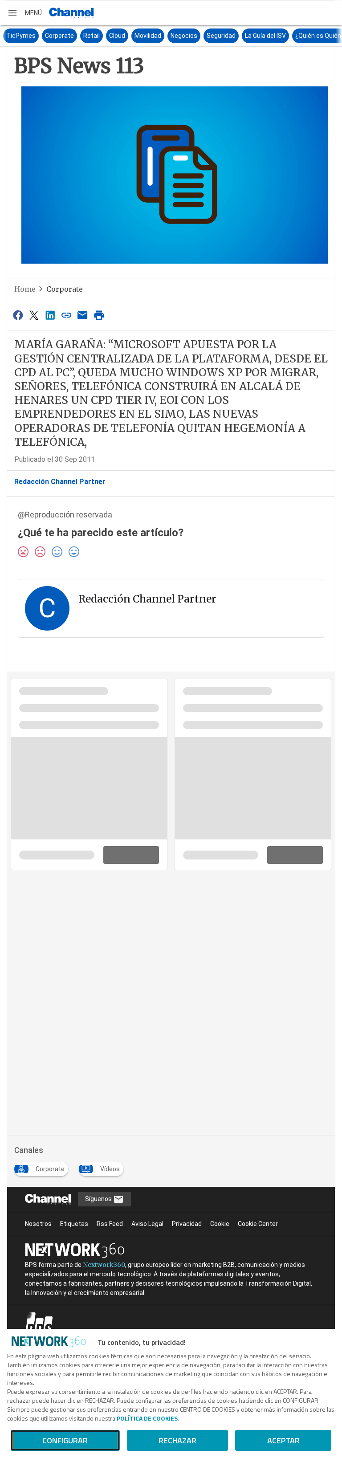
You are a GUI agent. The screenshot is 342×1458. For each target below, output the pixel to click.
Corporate (59, 35)
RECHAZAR (177, 1440)
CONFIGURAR (65, 1440)
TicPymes (21, 35)
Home (25, 289)
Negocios (184, 35)
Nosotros (38, 1223)
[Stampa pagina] (99, 315)
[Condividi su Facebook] (18, 315)
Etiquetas (74, 1223)
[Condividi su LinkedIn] (50, 315)
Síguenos (99, 1198)
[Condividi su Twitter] (34, 315)
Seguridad (221, 35)
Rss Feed (110, 1223)
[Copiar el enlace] (66, 315)
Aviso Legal (147, 1223)
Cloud (117, 35)
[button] (24, 12)
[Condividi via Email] (83, 315)
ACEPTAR (283, 1440)
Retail (91, 35)
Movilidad (147, 35)
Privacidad (187, 1223)
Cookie (219, 1223)
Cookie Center (258, 1223)
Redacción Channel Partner (60, 481)
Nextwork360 (104, 1265)
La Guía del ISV (265, 35)
